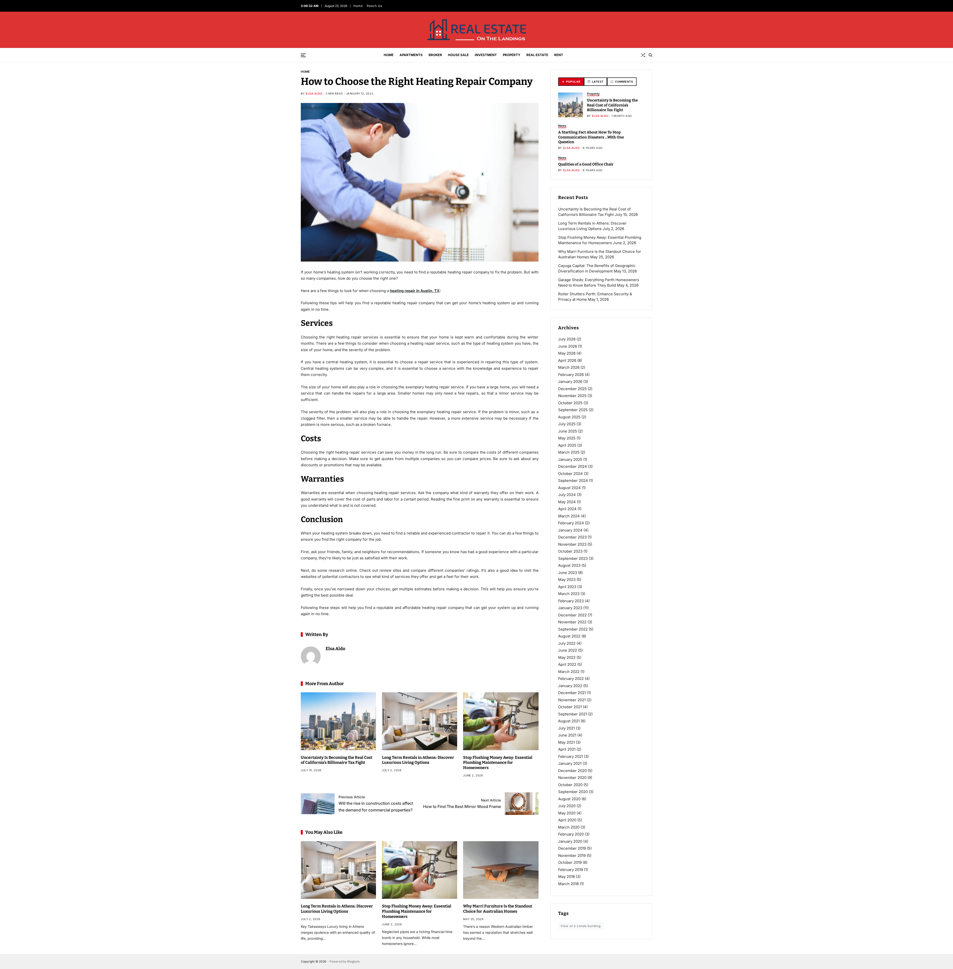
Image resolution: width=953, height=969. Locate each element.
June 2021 (567, 735)
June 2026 (567, 346)
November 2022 (572, 622)
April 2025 (567, 445)
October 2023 (570, 551)
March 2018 (568, 883)
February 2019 (570, 869)
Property (511, 55)
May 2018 (566, 876)
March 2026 (568, 367)
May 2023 (567, 579)
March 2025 (568, 452)
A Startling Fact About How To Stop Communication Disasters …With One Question (591, 137)
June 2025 (567, 431)
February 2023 (571, 601)
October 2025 (570, 403)
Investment (486, 55)
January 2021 (569, 763)
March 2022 (568, 671)
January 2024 (570, 530)
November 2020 (572, 777)
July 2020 (567, 805)
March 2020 (568, 827)
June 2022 (567, 650)
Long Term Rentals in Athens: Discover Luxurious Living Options (418, 760)
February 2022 (571, 678)
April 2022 (567, 664)
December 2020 (572, 770)
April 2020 (567, 820)
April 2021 (567, 749)
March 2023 (568, 593)
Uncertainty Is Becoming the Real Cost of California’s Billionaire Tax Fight (336, 760)
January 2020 (570, 841)
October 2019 (570, 862)
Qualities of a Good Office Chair (585, 164)
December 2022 (572, 615)
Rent (558, 55)
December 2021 (572, 692)
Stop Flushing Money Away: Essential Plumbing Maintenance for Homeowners (497, 762)
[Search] (650, 55)
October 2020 (570, 784)
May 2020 (567, 813)
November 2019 (572, 855)
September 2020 (573, 791)
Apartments (411, 55)
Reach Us (374, 6)
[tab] (571, 81)
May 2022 (567, 657)
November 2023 (572, 544)
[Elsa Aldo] (311, 656)
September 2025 (573, 409)
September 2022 (573, 629)
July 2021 (566, 728)
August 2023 (569, 565)
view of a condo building (581, 926)
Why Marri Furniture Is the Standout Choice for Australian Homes (497, 909)
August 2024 (569, 487)
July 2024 (567, 494)
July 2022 (567, 643)
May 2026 (567, 353)
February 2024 (571, 523)
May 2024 (567, 502)
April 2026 (567, 360)
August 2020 (569, 799)
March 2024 (569, 516)
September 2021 (572, 714)
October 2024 (570, 473)
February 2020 (571, 834)
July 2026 (567, 339)
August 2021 (569, 721)
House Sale (458, 55)
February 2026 (571, 374)
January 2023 (570, 607)
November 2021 (572, 700)
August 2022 (569, 636)
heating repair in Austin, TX (415, 290)
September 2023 (573, 558)
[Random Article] (643, 55)
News (562, 126)
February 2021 (570, 756)
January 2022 (570, 685)
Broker (435, 55)
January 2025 (570, 459)
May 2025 (567, 438)
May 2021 (566, 742)
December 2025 (572, 388)
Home (358, 6)
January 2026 (570, 381)
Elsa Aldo (314, 93)
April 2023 (567, 586)
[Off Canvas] (303, 55)
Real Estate (537, 55)
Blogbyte (353, 961)
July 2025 (567, 424)
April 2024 (567, 508)
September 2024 (573, 480)
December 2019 (572, 848)
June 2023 (567, 572)
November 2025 (572, 395)
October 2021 (570, 706)
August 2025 (569, 417)
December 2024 (572, 466)
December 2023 (572, 537)
